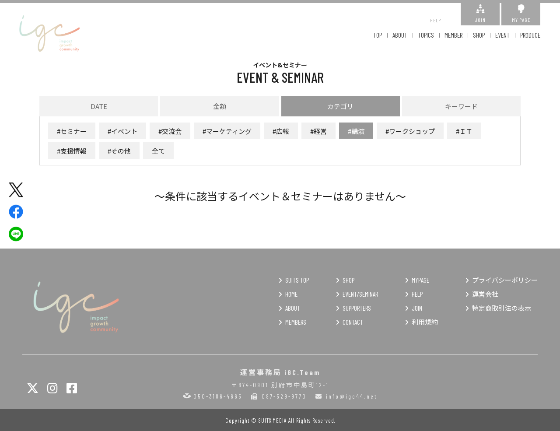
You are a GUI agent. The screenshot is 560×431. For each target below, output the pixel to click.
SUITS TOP (297, 280)
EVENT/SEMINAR (360, 294)
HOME (291, 294)
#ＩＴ (464, 131)
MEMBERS (295, 322)
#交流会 (170, 131)
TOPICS (426, 35)
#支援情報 (72, 150)
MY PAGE (521, 20)
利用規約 (425, 322)
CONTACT (353, 322)
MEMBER (453, 35)
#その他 (119, 150)
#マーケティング (227, 131)
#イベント (122, 131)
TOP (377, 35)
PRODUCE (530, 35)
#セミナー (72, 131)
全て (158, 150)
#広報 (281, 131)
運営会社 (485, 294)
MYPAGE (420, 280)
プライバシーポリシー (505, 280)
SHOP (479, 35)
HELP (435, 20)
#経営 (318, 131)
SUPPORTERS (357, 308)
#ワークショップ (410, 131)
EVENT (502, 35)
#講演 (356, 131)
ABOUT (399, 35)
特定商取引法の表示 (501, 308)
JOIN (480, 20)
